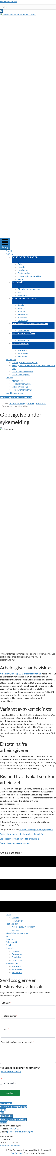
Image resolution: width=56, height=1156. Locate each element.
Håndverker (23, 270)
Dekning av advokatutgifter (24, 362)
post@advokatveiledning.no (20, 1131)
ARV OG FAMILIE (20, 343)
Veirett (21, 279)
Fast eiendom (24, 273)
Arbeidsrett (23, 330)
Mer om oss (17, 380)
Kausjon (22, 311)
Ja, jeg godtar (10, 1083)
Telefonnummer (9, 1015)
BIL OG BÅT (18, 282)
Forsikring (22, 317)
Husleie (21, 267)
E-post (5, 1029)
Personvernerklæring (22, 389)
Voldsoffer (23, 356)
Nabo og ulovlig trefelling (29, 276)
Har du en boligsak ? (21, 374)
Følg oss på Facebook (10, 1145)
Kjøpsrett (22, 295)
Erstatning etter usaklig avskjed (15, 843)
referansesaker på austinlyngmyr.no (36, 829)
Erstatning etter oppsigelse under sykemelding (22, 834)
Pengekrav (23, 314)
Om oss (9, 377)
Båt (19, 292)
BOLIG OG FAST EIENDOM (25, 257)
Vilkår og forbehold (21, 386)
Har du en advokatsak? (22, 371)
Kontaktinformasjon (21, 383)
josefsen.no (16, 1153)
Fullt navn (6, 1002)
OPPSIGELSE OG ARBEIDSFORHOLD (30, 323)
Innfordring (23, 320)
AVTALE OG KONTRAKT (24, 298)
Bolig (20, 264)
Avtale (21, 305)
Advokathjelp (24, 340)
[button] (1, 11)
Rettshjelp (11, 359)
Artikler (9, 254)
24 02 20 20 (13, 1128)
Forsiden (10, 251)
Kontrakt (22, 308)
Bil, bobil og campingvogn (29, 289)
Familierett (23, 353)
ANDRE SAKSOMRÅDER (23, 333)
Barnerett (22, 350)
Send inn (10, 1093)
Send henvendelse (8, 1)
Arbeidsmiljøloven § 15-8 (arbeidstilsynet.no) (21, 673)
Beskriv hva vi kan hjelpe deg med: (17, 1042)
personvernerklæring (11, 1071)
